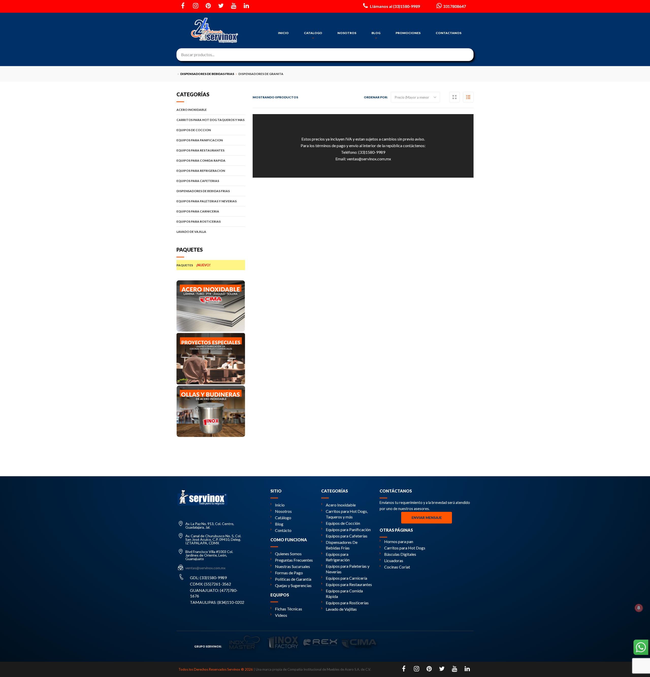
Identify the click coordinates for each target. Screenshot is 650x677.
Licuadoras (393, 560)
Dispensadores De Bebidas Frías (342, 545)
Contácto (283, 530)
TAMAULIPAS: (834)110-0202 (217, 602)
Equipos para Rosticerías (347, 602)
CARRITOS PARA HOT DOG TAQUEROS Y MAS (210, 120)
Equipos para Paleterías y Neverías (347, 569)
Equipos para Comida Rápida (344, 593)
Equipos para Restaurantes (349, 584)
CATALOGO (313, 33)
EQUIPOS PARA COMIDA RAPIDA (200, 160)
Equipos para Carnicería (346, 578)
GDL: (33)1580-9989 (208, 577)
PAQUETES (193, 265)
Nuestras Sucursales (292, 566)
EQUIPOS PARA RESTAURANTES (200, 150)
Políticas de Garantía (293, 579)
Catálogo (283, 517)
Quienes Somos (288, 553)
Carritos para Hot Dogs (404, 547)
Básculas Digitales (400, 554)
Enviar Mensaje (427, 518)
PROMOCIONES (408, 33)
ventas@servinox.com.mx (369, 158)
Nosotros (283, 511)
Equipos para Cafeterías (346, 535)
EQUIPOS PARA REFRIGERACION (200, 171)
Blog (279, 523)
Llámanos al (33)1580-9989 (394, 6)
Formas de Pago (289, 572)
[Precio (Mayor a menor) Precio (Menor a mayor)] (415, 97)
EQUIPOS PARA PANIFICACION (199, 140)
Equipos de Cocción (343, 523)
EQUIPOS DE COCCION (193, 130)
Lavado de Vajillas (341, 609)
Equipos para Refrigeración (338, 557)
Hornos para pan (398, 541)
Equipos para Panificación (348, 529)
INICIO (283, 33)
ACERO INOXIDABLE (191, 110)
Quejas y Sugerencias (293, 585)
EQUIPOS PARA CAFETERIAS (197, 181)
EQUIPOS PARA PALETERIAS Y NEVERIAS (206, 201)
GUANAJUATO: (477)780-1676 (214, 593)
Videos (281, 615)
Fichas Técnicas (288, 608)
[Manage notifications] (639, 608)
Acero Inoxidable (341, 504)
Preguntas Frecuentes (294, 560)
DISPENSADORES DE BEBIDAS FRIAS (203, 191)
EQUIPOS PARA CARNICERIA (197, 211)
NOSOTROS (346, 33)
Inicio (280, 504)
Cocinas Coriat (397, 566)
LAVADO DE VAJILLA (191, 232)
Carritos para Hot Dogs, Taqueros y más (347, 514)
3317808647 (454, 6)
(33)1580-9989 (371, 152)
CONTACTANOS (448, 33)
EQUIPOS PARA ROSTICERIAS (198, 221)
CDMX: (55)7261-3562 (210, 583)
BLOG (375, 33)
